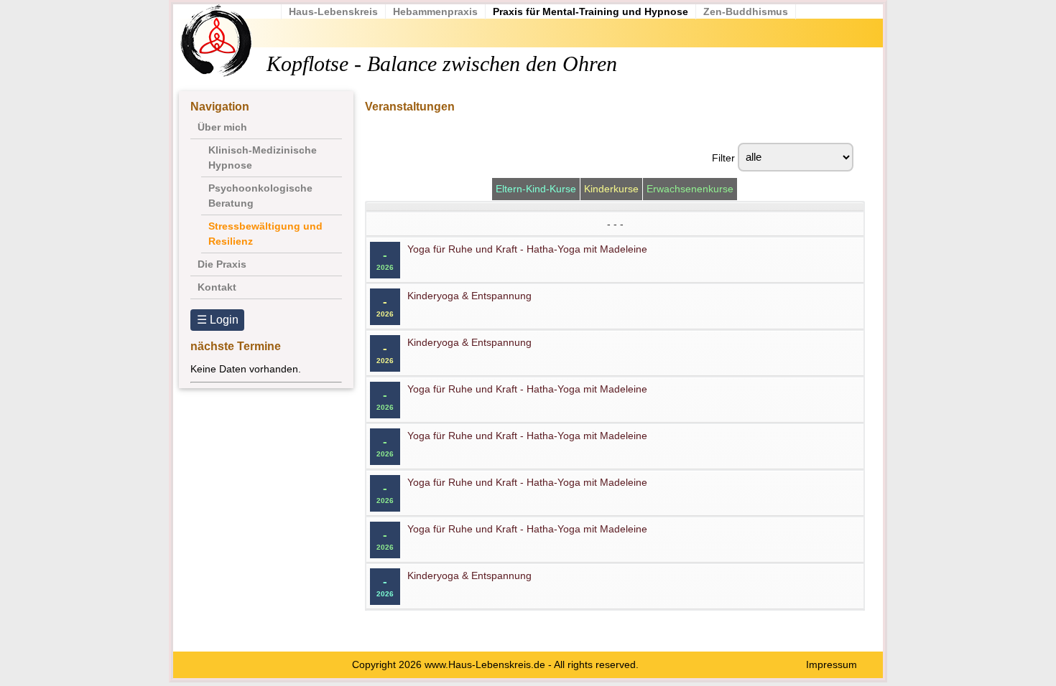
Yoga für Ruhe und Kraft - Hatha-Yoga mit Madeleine (527, 249)
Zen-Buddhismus (745, 11)
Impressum (831, 664)
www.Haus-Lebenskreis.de (485, 664)
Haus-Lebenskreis (333, 11)
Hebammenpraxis (435, 11)
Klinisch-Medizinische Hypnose (262, 157)
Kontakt (217, 287)
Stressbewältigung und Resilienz (265, 233)
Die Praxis (222, 264)
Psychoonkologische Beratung (260, 195)
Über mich (222, 127)
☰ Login (217, 320)
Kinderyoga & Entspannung (469, 295)
